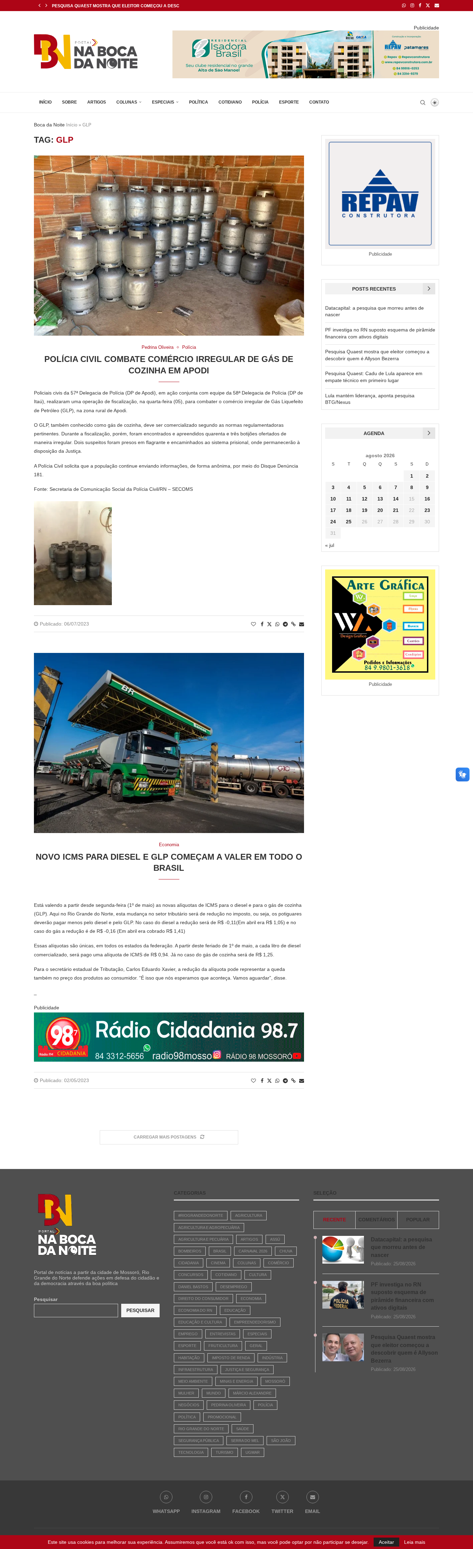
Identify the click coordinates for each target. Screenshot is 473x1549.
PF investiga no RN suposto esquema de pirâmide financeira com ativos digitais (402, 1296)
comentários (376, 1219)
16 (427, 499)
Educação (235, 1310)
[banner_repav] (305, 33)
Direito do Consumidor (203, 1298)
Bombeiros (189, 1251)
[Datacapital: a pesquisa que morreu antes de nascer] (343, 1250)
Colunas (126, 102)
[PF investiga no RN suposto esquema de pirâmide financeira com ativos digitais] (343, 1295)
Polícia (260, 102)
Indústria (272, 1358)
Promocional (222, 1417)
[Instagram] (412, 5)
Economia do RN (195, 1310)
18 (348, 510)
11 (348, 499)
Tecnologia (191, 1452)
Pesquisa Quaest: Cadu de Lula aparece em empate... (113, 5)
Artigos (96, 102)
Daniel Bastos (193, 1287)
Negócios (188, 1405)
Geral (256, 1346)
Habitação (189, 1358)
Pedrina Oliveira (228, 1405)
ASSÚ (275, 1239)
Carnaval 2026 (253, 1251)
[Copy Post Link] (293, 624)
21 (396, 510)
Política (198, 102)
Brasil (219, 1251)
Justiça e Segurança (247, 1369)
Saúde (242, 1429)
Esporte (289, 102)
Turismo (224, 1452)
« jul (329, 545)
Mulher (186, 1393)
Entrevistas (222, 1334)
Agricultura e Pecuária (203, 1239)
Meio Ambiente (193, 1381)
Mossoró (275, 1381)
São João (281, 1441)
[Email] (437, 5)
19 (364, 510)
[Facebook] (420, 5)
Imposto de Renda (231, 1358)
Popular (418, 1219)
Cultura (258, 1275)
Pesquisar (45, 1299)
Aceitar (386, 1542)
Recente (334, 1219)
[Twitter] (428, 5)
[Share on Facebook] (262, 624)
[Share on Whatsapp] (277, 624)
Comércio (278, 1263)
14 (396, 499)
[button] (39, 5)
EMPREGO (188, 1334)
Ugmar (253, 1452)
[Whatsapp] (404, 5)
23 (427, 510)
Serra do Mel (245, 1441)
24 (333, 521)
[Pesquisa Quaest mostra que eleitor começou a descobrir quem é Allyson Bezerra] (343, 1347)
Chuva (285, 1251)
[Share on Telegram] (285, 624)
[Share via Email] (301, 624)
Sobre (69, 102)
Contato (319, 102)
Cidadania (188, 1263)
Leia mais (414, 1542)
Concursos (190, 1275)
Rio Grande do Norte (201, 1429)
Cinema (218, 1263)
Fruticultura (223, 1346)
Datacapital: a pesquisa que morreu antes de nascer (401, 1247)
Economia (251, 1298)
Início (45, 102)
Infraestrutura (195, 1369)
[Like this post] (253, 624)
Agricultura (248, 1215)
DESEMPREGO (233, 1287)
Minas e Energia (236, 1381)
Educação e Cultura (200, 1322)
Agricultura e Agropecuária (209, 1227)
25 (348, 521)
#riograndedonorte (200, 1215)
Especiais (163, 102)
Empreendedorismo (255, 1322)
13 (380, 499)
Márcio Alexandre (252, 1393)
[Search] (422, 102)
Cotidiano (230, 102)
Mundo (213, 1393)
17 (333, 510)
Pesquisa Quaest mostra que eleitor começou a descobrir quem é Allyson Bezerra (404, 1348)
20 (380, 510)
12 (364, 499)
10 (333, 499)
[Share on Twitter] (269, 624)
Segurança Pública (198, 1441)
